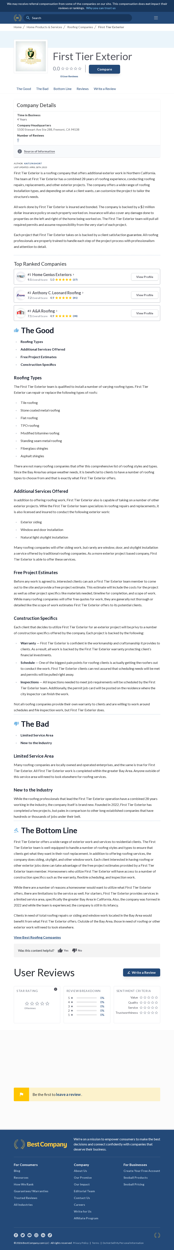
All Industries (23, 1204)
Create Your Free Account (141, 1171)
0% (102, 998)
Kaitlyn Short (33, 163)
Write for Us (82, 1211)
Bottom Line (62, 89)
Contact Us (82, 1198)
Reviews (83, 89)
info (56, 989)
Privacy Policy (80, 1242)
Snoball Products (135, 1177)
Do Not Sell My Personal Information (123, 1242)
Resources (21, 1177)
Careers (79, 1204)
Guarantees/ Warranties (31, 1191)
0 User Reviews (69, 76)
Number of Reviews (30, 135)
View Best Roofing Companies (37, 937)
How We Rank (24, 1184)
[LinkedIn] (43, 1235)
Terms (95, 1242)
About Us (80, 1171)
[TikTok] (50, 1235)
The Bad (42, 89)
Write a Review (105, 89)
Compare (104, 69)
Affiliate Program (86, 1218)
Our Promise (83, 1177)
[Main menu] (156, 18)
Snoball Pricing (133, 1184)
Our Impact (82, 1184)
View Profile (144, 277)
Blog (17, 1171)
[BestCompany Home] (18, 17)
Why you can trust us (101, 8)
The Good (23, 89)
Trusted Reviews (25, 1198)
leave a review (68, 1094)
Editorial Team (84, 1191)
